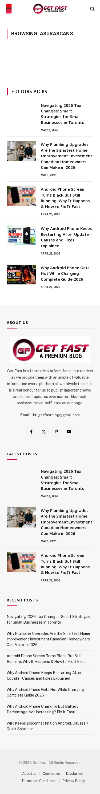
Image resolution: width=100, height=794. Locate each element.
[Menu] (9, 9)
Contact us (51, 774)
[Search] (92, 9)
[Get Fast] (50, 8)
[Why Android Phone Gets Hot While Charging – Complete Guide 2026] (21, 274)
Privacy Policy (74, 781)
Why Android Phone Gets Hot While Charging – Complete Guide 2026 (65, 273)
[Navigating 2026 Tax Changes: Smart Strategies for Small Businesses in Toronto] (21, 112)
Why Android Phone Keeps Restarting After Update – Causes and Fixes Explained (66, 237)
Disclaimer (74, 774)
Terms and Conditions (39, 781)
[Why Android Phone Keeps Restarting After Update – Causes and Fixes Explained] (21, 235)
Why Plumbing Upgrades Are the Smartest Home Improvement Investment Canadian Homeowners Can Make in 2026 (66, 156)
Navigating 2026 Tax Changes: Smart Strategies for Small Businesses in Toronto (63, 114)
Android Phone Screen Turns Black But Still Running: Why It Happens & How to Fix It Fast (65, 197)
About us (29, 774)
